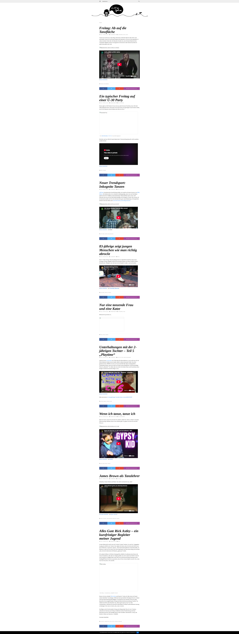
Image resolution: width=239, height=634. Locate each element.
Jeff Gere (101, 192)
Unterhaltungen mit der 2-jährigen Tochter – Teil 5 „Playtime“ (118, 350)
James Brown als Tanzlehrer (119, 476)
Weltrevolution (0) (132, 238)
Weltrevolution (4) (132, 88)
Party (101, 170)
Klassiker (119, 478)
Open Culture (114, 514)
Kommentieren (113, 102)
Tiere (124, 311)
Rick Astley (113, 596)
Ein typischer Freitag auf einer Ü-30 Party (117, 98)
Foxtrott (102, 621)
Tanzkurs (120, 621)
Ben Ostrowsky (105, 135)
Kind (103, 463)
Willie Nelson (110, 233)
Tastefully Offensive (114, 288)
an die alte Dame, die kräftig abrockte (121, 200)
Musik (124, 34)
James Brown (109, 518)
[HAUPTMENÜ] (100, 1)
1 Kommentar (112, 189)
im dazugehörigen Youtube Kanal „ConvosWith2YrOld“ (119, 397)
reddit (111, 459)
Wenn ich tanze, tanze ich (117, 414)
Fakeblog (104, 1)
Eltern (101, 401)
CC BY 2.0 (110, 135)
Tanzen (101, 83)
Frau (101, 334)
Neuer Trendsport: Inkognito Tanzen (112, 184)
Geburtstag (107, 621)
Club (101, 463)
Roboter (114, 518)
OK (137, 632)
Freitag (106, 292)
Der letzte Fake (121, 102)
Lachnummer (120, 34)
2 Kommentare (113, 34)
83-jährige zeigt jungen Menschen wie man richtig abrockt (118, 250)
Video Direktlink (103, 79)
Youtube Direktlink (104, 514)
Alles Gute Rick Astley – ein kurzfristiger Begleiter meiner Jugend (118, 534)
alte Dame (102, 292)
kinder (104, 401)
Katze (104, 334)
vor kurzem (109, 360)
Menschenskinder (127, 357)
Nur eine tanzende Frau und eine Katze (116, 307)
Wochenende (106, 83)
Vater (111, 401)
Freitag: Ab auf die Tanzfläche (112, 30)
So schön (122, 189)
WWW (127, 34)
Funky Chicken (103, 518)
